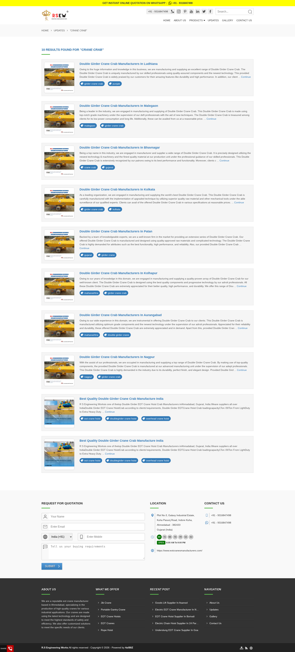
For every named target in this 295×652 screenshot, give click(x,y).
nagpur (88, 376)
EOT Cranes (107, 623)
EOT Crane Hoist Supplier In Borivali (174, 616)
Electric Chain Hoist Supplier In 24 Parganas (177, 623)
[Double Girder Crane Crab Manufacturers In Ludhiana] (59, 77)
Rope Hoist (107, 630)
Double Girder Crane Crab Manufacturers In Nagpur (117, 357)
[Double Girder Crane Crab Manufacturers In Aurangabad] (59, 328)
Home (166, 20)
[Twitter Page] (204, 11)
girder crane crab (93, 83)
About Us (180, 20)
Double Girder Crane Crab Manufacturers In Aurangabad (121, 315)
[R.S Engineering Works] (90, 15)
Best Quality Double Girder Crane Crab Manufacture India (121, 398)
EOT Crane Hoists (111, 616)
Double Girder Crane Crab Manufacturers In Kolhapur (118, 273)
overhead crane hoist (157, 418)
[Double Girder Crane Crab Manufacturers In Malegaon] (59, 119)
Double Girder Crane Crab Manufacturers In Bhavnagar (120, 147)
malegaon (89, 125)
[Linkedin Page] (197, 11)
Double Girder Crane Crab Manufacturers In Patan (116, 231)
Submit (50, 566)
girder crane (108, 255)
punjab (116, 83)
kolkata (116, 209)
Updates (213, 20)
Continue (246, 76)
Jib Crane (106, 602)
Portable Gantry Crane (113, 609)
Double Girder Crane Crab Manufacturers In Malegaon (119, 105)
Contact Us (244, 20)
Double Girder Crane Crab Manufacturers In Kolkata (117, 189)
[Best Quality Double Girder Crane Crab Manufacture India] (59, 412)
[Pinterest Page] (185, 11)
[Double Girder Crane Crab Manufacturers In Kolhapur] (59, 286)
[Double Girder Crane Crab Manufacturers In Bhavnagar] (59, 161)
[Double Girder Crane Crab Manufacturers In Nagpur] (59, 370)
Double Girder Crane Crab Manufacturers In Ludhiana (119, 64)
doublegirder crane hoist (123, 418)
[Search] (250, 11)
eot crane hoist (92, 418)
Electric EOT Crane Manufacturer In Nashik (177, 609)
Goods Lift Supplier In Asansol (171, 602)
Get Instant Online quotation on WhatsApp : (147, 3)
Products (196, 20)
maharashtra (91, 293)
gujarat (109, 167)
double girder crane (118, 335)
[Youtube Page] (191, 11)
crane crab (90, 167)
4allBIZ (129, 647)
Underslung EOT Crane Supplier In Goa (176, 630)
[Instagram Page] (178, 11)
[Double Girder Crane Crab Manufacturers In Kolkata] (59, 203)
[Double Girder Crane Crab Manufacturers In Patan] (59, 245)
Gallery (227, 20)
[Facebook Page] (210, 11)
